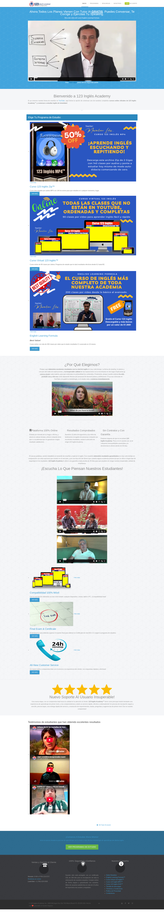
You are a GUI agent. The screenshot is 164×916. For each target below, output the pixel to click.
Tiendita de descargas (113, 886)
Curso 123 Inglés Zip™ (42, 186)
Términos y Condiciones (114, 889)
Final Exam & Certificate (43, 629)
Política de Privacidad (113, 891)
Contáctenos (110, 893)
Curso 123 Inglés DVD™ (114, 884)
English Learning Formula (44, 335)
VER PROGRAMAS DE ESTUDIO (82, 847)
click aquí (73, 82)
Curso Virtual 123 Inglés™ (44, 260)
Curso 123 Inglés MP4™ (114, 882)
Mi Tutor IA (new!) (105, 825)
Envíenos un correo (34, 879)
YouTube (62, 100)
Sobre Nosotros (111, 875)
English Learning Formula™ (115, 877)
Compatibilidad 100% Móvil (44, 592)
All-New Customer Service (44, 665)
